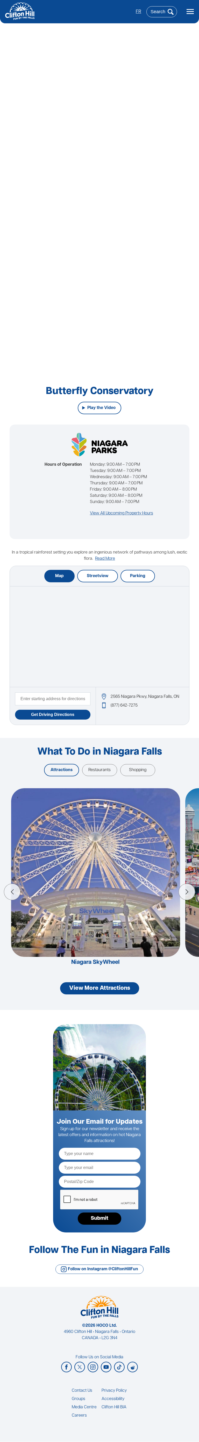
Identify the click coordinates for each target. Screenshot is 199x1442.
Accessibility (113, 1399)
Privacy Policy (114, 1391)
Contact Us (82, 1391)
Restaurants (99, 770)
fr (138, 12)
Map (59, 576)
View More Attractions (99, 988)
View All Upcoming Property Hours (121, 513)
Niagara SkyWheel (95, 962)
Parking (137, 576)
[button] (12, 892)
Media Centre (84, 1407)
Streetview (97, 576)
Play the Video (101, 408)
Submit (99, 1218)
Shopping (137, 770)
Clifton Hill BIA (114, 1407)
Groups (78, 1399)
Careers (79, 1416)
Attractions (62, 770)
